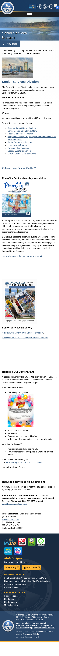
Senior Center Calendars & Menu (22, 131)
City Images (11, 602)
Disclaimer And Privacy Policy (39, 615)
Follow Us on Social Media (19, 168)
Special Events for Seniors (19, 151)
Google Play (12, 567)
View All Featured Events (15, 584)
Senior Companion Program (20, 142)
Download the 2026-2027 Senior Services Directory (25, 337)
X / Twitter (45, 6)
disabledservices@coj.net (14, 504)
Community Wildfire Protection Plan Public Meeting (27, 581)
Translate (56, 6)
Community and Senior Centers (22, 128)
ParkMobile (41, 542)
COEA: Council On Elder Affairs (22, 154)
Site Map (20, 615)
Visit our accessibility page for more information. (35, 626)
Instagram (51, 6)
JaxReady (22, 542)
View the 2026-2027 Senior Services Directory (22, 333)
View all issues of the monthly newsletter (22, 256)
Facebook (40, 6)
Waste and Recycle (31, 542)
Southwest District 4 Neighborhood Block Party (25, 578)
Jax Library (8, 551)
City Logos (9, 599)
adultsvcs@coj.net (10, 519)
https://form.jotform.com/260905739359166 (24, 462)
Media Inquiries (11, 605)
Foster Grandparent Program (20, 134)
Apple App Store (32, 567)
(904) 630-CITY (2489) (33, 619)
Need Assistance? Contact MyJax (33, 617)
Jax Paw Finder (18, 551)
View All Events (11, 588)
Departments (26, 50)
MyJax (32, 6)
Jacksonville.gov (9, 50)
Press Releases (11, 596)
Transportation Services (18, 148)
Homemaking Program (18, 145)
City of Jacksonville (7, 8)
